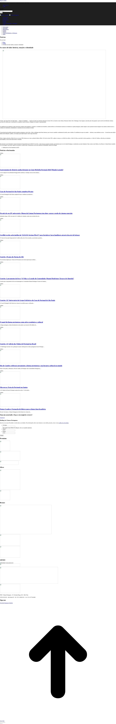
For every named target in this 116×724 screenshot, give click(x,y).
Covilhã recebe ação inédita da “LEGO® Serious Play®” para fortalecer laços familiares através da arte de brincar (40, 235)
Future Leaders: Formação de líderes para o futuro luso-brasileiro (23, 409)
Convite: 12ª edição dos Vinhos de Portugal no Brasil (18, 344)
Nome (4, 429)
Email (4, 431)
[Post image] (10, 166)
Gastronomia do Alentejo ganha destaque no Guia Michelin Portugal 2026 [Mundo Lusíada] (31, 170)
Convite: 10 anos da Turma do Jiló (12, 257)
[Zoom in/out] (4, 722)
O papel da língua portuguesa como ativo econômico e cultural (21, 322)
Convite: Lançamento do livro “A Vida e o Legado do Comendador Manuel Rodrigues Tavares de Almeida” (37, 278)
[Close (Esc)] (0, 722)
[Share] (1, 722)
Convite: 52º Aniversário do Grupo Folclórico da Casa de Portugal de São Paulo (27, 300)
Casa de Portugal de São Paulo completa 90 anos (16, 191)
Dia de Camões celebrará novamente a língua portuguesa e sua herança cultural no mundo (31, 366)
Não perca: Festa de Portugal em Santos (14, 387)
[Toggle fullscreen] (3, 722)
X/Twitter (5, 425)
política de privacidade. (64, 422)
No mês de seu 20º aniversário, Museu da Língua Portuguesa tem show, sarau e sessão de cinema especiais (36, 213)
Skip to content (3, 0)
